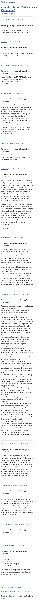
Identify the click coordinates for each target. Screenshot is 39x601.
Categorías (10, 588)
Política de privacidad (23, 591)
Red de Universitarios (8, 2)
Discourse (12, 596)
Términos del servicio (8, 591)
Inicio (3, 588)
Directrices (18, 588)
